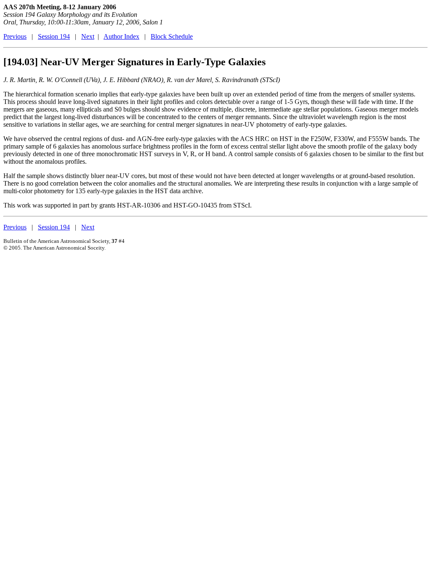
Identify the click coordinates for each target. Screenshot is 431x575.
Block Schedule (172, 36)
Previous (15, 36)
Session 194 (54, 36)
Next (87, 36)
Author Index (121, 36)
